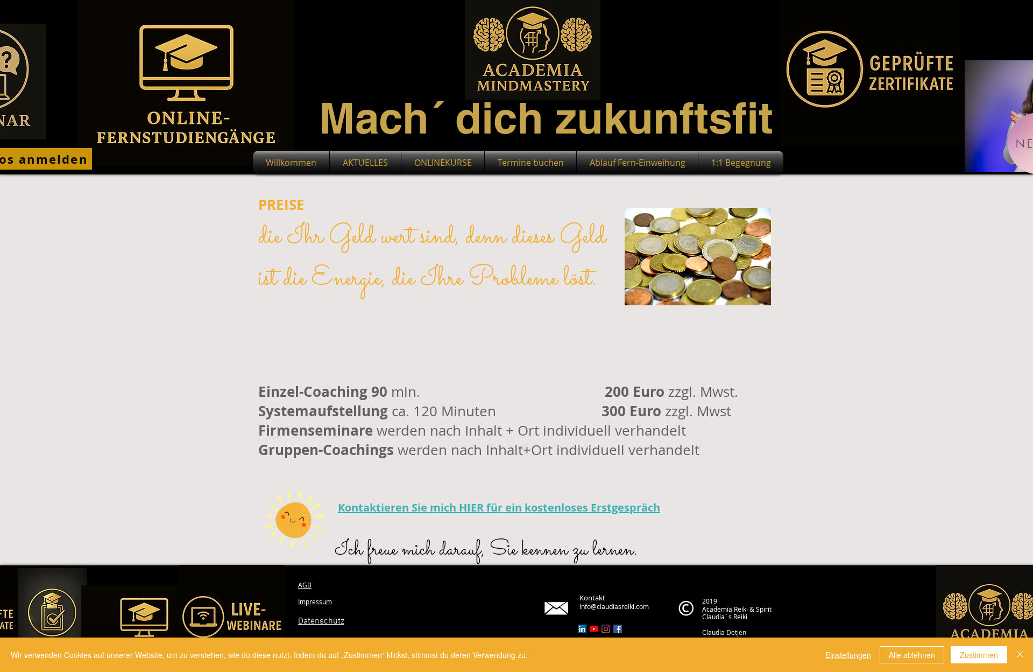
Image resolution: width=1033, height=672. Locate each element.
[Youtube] (594, 629)
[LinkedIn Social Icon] (582, 629)
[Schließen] (1020, 654)
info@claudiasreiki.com (614, 606)
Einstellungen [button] (848, 654)
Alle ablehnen (912, 654)
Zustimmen (979, 654)
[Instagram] (606, 629)
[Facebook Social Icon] (617, 629)
